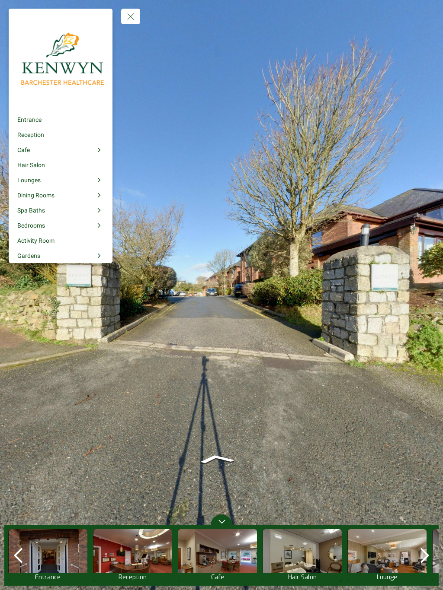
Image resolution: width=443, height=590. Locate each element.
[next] (425, 555)
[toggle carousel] (221, 519)
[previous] (18, 555)
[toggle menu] (130, 16)
